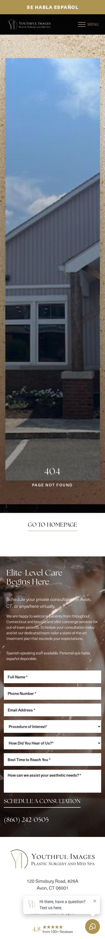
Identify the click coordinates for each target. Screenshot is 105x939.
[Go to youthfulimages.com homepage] (29, 24)
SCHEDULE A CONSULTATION (42, 802)
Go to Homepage (52, 525)
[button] (82, 24)
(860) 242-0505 (26, 820)
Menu (93, 24)
